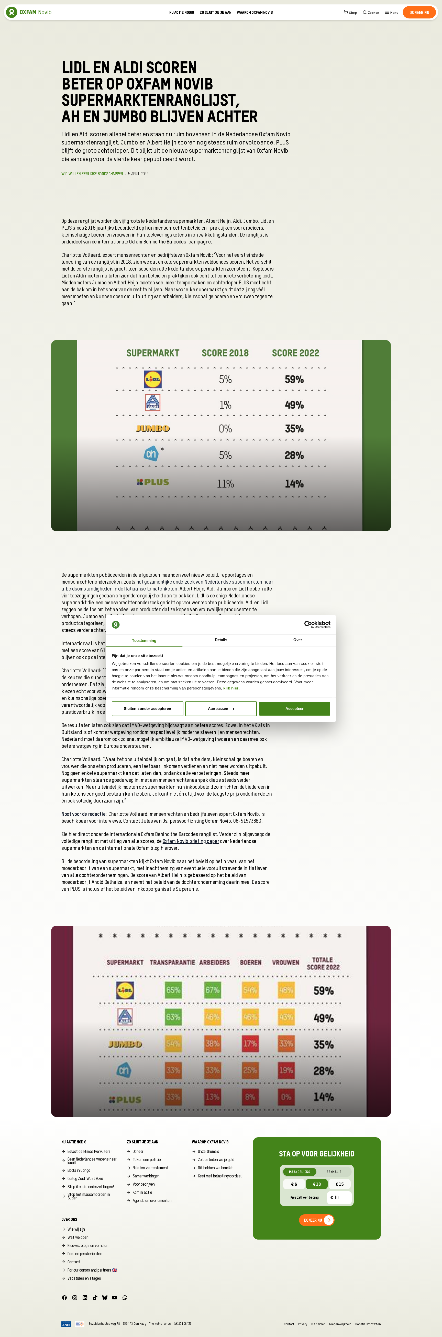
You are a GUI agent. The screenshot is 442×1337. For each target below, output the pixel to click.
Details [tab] (221, 640)
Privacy (302, 1324)
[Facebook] (64, 1298)
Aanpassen (218, 708)
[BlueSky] (104, 1298)
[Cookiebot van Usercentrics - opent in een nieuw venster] (308, 625)
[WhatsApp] (125, 1298)
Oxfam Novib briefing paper (191, 841)
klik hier (231, 688)
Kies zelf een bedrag (305, 1197)
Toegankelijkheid (340, 1324)
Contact (289, 1324)
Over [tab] (297, 640)
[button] (419, 12)
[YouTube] (115, 1298)
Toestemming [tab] (144, 641)
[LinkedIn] (85, 1298)
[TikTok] (95, 1298)
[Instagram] (75, 1298)
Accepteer (294, 708)
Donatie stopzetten (368, 1324)
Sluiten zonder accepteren (147, 708)
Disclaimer (318, 1324)
